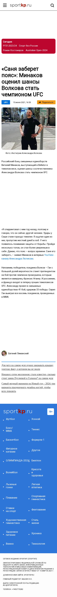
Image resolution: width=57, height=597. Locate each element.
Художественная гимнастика (12, 521)
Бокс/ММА (9, 429)
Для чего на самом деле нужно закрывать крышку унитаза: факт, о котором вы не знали (27, 367)
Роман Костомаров (13, 50)
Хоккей (35, 419)
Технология (37, 543)
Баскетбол (12, 439)
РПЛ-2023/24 (10, 45)
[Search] (51, 5)
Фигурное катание (11, 450)
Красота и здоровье (37, 472)
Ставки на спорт (11, 509)
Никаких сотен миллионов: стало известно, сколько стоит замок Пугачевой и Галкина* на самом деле (28, 376)
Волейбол (11, 472)
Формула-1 (37, 439)
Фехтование (37, 509)
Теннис (35, 429)
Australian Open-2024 (36, 50)
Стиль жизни (35, 521)
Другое (35, 450)
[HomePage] (23, 5)
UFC (6, 102)
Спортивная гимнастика (37, 498)
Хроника (36, 533)
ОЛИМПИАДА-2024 (12, 460)
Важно (10, 543)
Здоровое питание (12, 533)
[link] (28, 128)
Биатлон (36, 460)
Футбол (10, 419)
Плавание (11, 497)
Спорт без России (28, 45)
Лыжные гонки (11, 486)
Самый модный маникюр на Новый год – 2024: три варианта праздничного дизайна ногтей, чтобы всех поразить (28, 387)
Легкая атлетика (36, 486)
